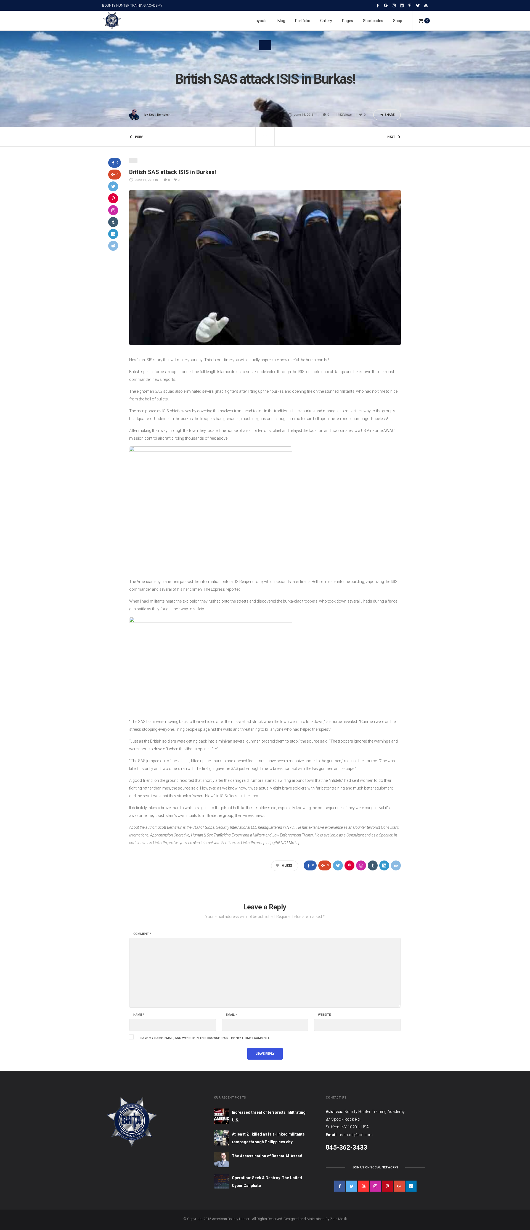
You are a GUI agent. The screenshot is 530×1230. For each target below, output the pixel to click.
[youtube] (363, 1186)
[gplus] (399, 1186)
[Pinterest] (410, 5)
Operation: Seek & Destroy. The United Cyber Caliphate (267, 1182)
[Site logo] (111, 20)
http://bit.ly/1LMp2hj (282, 843)
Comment (142, 934)
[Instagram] (394, 5)
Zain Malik (338, 1219)
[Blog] (265, 137)
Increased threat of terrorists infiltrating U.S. (269, 1116)
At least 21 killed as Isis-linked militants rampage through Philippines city (268, 1138)
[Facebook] (378, 5)
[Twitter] (418, 5)
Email (231, 1014)
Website (324, 1014)
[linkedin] (411, 1186)
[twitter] (351, 1186)
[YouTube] (426, 5)
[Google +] (386, 5)
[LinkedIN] (402, 5)
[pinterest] (387, 1186)
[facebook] (339, 1186)
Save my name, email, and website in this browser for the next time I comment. (205, 1038)
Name (138, 1014)
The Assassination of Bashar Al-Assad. (267, 1156)
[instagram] (375, 1186)
